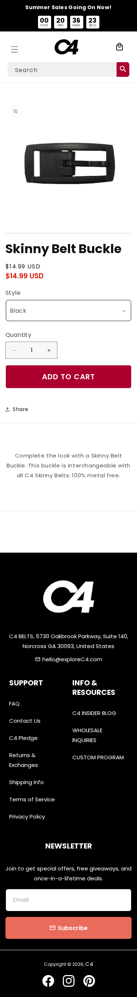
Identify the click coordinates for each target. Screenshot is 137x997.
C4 (89, 964)
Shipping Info (26, 782)
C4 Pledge (23, 738)
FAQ (14, 703)
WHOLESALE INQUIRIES (87, 735)
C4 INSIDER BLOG (94, 713)
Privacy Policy (27, 816)
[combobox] (68, 69)
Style (12, 293)
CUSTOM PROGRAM (98, 757)
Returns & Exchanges (23, 760)
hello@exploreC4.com (72, 659)
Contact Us (25, 721)
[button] (15, 46)
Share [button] (20, 409)
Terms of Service (32, 799)
